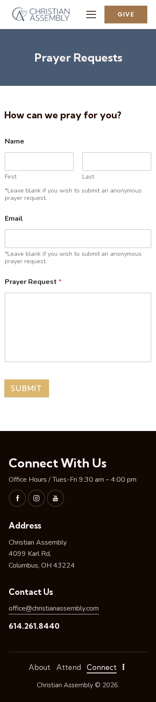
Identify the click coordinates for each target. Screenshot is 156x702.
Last (88, 176)
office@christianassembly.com (54, 608)
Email (14, 219)
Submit (26, 388)
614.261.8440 (34, 626)
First (10, 176)
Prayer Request (33, 282)
